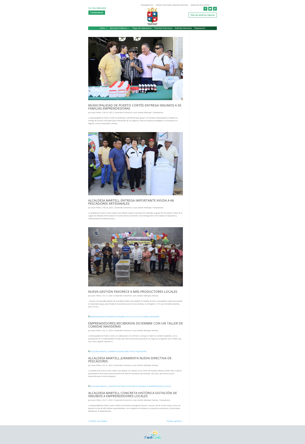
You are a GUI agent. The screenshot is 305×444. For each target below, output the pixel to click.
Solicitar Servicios (183, 28)
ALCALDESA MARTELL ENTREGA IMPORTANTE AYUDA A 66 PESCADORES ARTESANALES (131, 202)
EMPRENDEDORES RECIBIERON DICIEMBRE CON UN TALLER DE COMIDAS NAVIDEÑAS (135, 325)
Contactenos (96, 12)
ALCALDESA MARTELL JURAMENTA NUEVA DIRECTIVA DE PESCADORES (130, 359)
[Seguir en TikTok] (215, 9)
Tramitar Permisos (163, 28)
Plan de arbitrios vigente (203, 15)
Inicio (102, 28)
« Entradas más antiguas (97, 421)
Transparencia (146, 5)
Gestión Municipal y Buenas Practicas (171, 5)
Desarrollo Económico (200, 5)
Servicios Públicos (118, 28)
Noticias (155, 296)
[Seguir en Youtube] (210, 9)
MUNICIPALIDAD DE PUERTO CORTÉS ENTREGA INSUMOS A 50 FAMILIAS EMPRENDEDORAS (134, 106)
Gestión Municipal (144, 112)
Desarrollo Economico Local (126, 112)
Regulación (199, 28)
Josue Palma (96, 112)
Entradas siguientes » (175, 421)
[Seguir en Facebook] (205, 9)
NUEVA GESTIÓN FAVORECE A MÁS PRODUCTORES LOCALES (132, 291)
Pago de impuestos (142, 28)
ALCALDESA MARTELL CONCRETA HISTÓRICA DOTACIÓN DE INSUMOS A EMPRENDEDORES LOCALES (132, 394)
